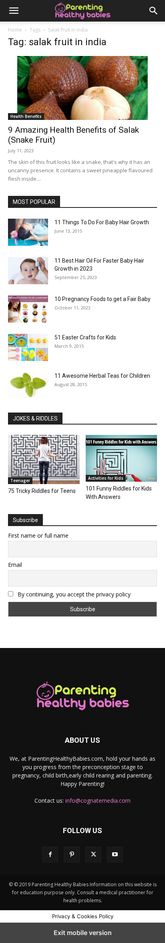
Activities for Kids (105, 478)
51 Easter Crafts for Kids (85, 337)
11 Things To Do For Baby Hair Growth (101, 222)
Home (15, 29)
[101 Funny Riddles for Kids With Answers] (121, 458)
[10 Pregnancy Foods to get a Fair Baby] (28, 309)
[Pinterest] (72, 855)
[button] (13, 11)
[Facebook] (50, 855)
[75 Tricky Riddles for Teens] (44, 459)
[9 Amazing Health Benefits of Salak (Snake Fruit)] (82, 88)
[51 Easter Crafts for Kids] (28, 347)
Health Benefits (26, 116)
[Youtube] (115, 855)
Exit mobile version (83, 933)
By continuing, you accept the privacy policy (73, 594)
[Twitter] (93, 855)
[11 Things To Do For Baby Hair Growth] (28, 232)
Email (15, 564)
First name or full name (38, 535)
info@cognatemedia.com (98, 800)
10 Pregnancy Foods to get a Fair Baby (102, 299)
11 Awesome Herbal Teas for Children (102, 376)
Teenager (20, 480)
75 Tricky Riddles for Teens (42, 491)
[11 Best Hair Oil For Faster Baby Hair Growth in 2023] (28, 271)
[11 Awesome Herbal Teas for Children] (28, 385)
